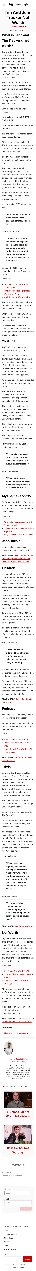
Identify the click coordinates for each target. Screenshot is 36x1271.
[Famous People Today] (18, 4)
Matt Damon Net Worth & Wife (17, 739)
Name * (7, 1189)
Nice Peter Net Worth (24, 926)
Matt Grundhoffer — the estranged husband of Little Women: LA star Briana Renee (17, 558)
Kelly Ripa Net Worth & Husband (18, 535)
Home (4, 1086)
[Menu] (4, 4)
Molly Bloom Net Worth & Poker (18, 297)
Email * (7, 1199)
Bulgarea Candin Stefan (19, 26)
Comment (6, 1172)
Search (7, 1255)
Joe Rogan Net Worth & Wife (17, 971)
